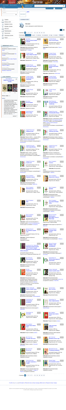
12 (37, 32)
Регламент (22, 382)
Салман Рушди (52, 39)
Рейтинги (7, 28)
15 (44, 32)
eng (14, 382)
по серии (55, 35)
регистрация (6, 5)
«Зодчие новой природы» (52, 122)
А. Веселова (55, 61)
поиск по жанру (49, 8)
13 (39, 32)
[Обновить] (16, 79)
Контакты (30, 382)
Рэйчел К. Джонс (5, 65)
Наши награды (36, 382)
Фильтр (61, 35)
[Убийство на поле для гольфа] (4, 91)
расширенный (58, 8)
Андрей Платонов (53, 111)
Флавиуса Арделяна (6, 70)
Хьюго (3, 50)
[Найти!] (63, 6)
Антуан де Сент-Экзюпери (32, 245)
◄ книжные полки (24, 19)
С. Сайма (34, 370)
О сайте (11, 382)
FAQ (26, 382)
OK (15, 14)
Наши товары (54, 382)
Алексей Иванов (52, 229)
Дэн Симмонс (52, 312)
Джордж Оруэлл (29, 229)
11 (34, 32)
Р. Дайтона (34, 184)
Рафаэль (35, 282)
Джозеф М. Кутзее (53, 348)
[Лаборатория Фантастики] (22, 6)
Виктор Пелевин (52, 214)
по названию (45, 35)
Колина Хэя (60, 279)
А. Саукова (29, 50)
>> (14, 113)
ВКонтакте (42, 382)
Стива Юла (56, 280)
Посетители (7, 33)
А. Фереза (60, 238)
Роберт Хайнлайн (53, 269)
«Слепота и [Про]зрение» (34, 223)
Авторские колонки (9, 35)
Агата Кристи (9, 78)
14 (41, 32)
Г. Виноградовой (36, 296)
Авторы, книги (8, 21)
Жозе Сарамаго (52, 161)
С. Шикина (52, 172)
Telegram (48, 382)
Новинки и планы (8, 24)
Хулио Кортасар (29, 360)
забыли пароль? (13, 5)
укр (18, 382)
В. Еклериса (35, 224)
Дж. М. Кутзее (29, 257)
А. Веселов (34, 60)
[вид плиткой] (61, 30)
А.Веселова (57, 73)
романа (58, 321)
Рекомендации (8, 30)
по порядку (28, 35)
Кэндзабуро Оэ (52, 257)
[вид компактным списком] (63, 30)
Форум (6, 37)
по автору (38, 35)
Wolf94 (3, 98)
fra (16, 382)
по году (50, 35)
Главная (6, 19)
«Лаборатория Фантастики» (35, 389)
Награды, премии (8, 26)
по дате (33, 35)
